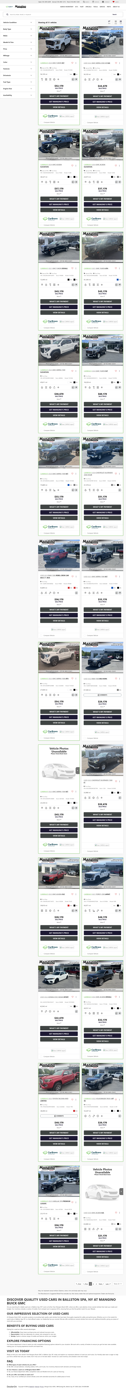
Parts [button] (109, 7)
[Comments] (73, 79)
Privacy (42, 1386)
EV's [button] (76, 7)
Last (108, 1284)
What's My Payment (59, 96)
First (79, 1284)
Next (101, 1284)
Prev (86, 1284)
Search (115, 14)
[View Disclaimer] (58, 79)
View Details (59, 107)
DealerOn (31, 1386)
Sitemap (37, 1386)
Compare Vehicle (49, 122)
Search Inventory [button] (66, 7)
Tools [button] (95, 7)
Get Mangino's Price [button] (59, 101)
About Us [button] (116, 7)
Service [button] (102, 7)
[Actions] (76, 63)
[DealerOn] (12, 1386)
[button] (78, 42)
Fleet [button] (82, 7)
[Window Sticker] (76, 79)
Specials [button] (88, 7)
